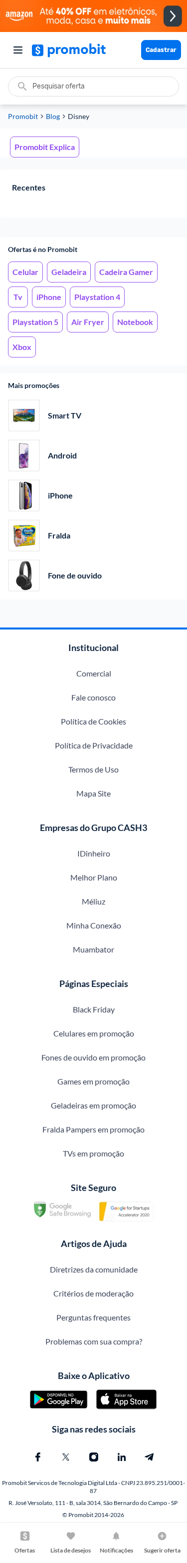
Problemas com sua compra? (93, 1341)
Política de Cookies (93, 721)
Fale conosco (93, 697)
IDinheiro (93, 853)
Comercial (93, 673)
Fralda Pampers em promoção (93, 1129)
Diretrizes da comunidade (94, 1269)
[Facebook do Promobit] (38, 1457)
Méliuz (93, 901)
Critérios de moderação (93, 1293)
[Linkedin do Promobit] (122, 1457)
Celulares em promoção (93, 1033)
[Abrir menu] (18, 50)
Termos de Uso (93, 769)
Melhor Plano (93, 877)
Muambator (93, 949)
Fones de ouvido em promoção (93, 1057)
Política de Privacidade (94, 745)
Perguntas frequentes (93, 1317)
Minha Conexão (93, 925)
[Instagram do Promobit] (94, 1457)
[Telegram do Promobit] (150, 1457)
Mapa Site (93, 793)
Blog (53, 116)
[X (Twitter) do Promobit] (66, 1457)
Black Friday (94, 1009)
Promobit (23, 116)
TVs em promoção (93, 1153)
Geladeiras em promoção (93, 1105)
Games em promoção (93, 1081)
